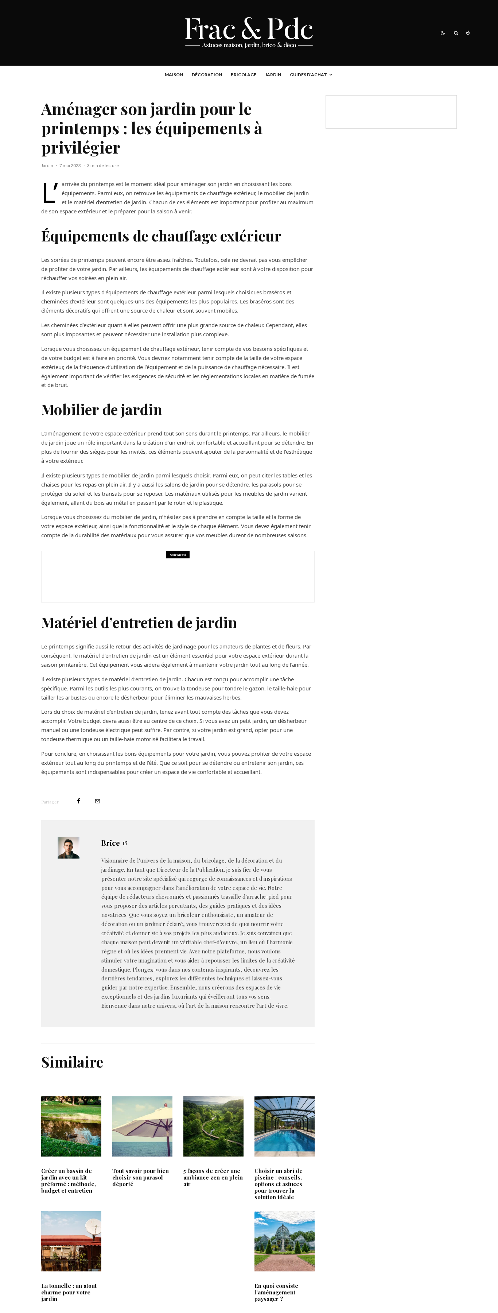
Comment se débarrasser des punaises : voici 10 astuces (190, 581)
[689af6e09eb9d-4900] (284, 1126)
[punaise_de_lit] (67, 576)
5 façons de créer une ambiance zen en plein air (213, 1177)
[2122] (142, 1126)
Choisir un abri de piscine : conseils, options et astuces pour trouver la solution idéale (278, 1183)
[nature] (213, 1126)
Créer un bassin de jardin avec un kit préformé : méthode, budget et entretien (68, 1180)
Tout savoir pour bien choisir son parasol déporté (140, 1177)
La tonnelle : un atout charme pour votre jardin (69, 1292)
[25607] (71, 1126)
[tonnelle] (71, 1241)
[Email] (97, 801)
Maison (174, 74)
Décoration (207, 74)
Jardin (273, 74)
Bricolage (243, 74)
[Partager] (78, 801)
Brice (110, 843)
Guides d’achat (308, 74)
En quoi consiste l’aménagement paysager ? (276, 1292)
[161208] (284, 1241)
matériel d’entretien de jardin (115, 655)
